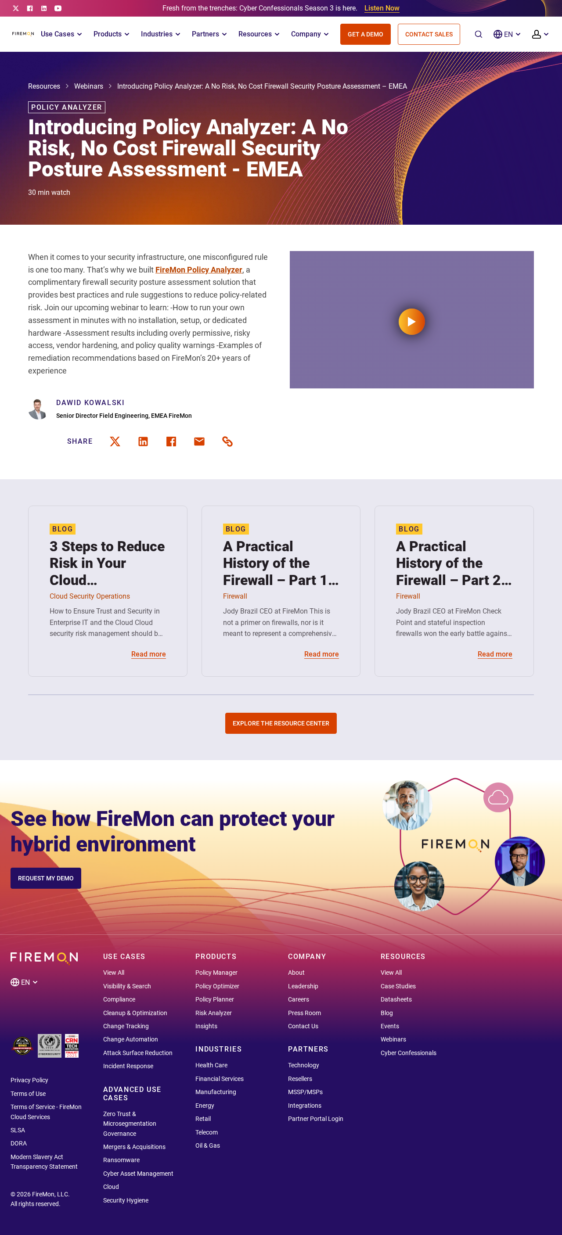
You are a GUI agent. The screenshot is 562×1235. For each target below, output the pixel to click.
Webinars (88, 86)
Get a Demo (365, 34)
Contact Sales (429, 34)
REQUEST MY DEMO (46, 878)
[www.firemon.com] (23, 34)
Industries (157, 34)
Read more (148, 654)
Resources (255, 34)
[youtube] (57, 8)
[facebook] (171, 441)
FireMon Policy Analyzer (198, 269)
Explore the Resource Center (281, 723)
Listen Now (382, 8)
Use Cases (57, 34)
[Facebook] (29, 8)
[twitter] (115, 441)
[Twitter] (15, 8)
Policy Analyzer (66, 107)
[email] (199, 441)
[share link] (227, 441)
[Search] (478, 34)
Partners (205, 34)
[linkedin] (43, 8)
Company (306, 34)
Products (108, 34)
